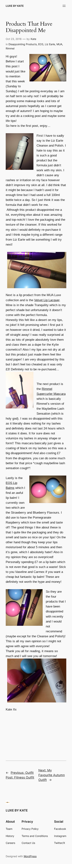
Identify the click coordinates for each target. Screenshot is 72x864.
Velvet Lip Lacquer (46, 300)
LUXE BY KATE (15, 5)
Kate (33, 38)
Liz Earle (50, 44)
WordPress (30, 856)
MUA (59, 44)
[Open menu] (64, 6)
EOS (40, 44)
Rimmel (10, 48)
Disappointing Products (22, 44)
